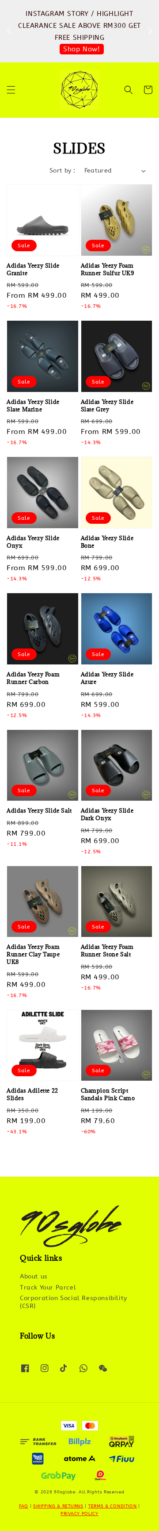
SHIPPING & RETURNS (58, 1506)
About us (34, 1276)
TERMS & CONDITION (112, 1506)
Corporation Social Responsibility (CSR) (73, 1302)
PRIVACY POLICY (79, 1513)
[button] (11, 90)
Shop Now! (81, 49)
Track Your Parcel (48, 1287)
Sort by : (62, 170)
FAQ (23, 1506)
